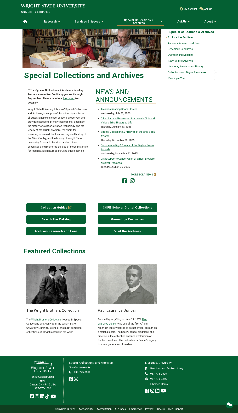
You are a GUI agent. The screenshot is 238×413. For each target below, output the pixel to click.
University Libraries (35, 11)
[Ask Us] (229, 404)
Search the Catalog (56, 219)
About (208, 21)
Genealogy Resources (180, 49)
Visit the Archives (127, 231)
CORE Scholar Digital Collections (127, 207)
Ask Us (208, 9)
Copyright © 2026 (65, 409)
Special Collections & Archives (138, 21)
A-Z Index (120, 409)
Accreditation (104, 409)
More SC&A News (142, 174)
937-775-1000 (42, 388)
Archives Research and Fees (184, 43)
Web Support (175, 409)
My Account (190, 9)
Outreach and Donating (180, 54)
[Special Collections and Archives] (124, 181)
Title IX (161, 409)
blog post (68, 98)
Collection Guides (63, 207)
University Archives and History (185, 66)
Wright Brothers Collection (46, 319)
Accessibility (86, 409)
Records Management (180, 60)
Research (50, 21)
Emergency (135, 409)
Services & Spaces (87, 21)
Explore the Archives (180, 37)
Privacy (149, 409)
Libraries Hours (159, 384)
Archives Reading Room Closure (119, 109)
